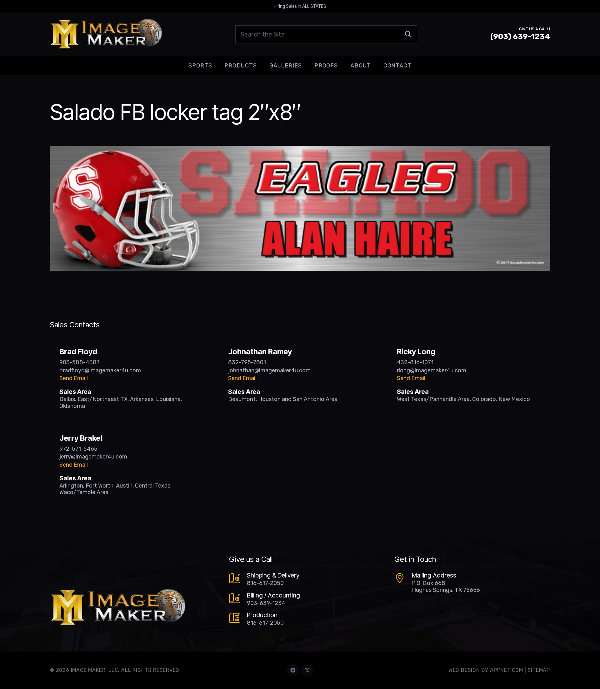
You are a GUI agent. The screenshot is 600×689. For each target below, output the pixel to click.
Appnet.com (506, 670)
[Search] (408, 34)
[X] (307, 670)
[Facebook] (293, 670)
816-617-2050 (265, 583)
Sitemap (539, 670)
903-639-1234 (266, 603)
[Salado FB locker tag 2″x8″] (300, 150)
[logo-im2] (106, 34)
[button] (217, 65)
